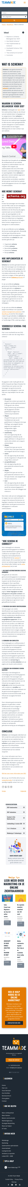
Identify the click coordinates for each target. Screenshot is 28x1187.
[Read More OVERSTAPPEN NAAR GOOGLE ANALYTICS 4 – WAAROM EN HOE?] (7, 934)
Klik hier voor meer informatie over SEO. (14, 773)
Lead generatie (6, 1151)
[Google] (19, 1184)
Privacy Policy (19, 1179)
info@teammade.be (16, 1068)
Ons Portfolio (6, 1093)
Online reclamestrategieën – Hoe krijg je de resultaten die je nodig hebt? (20, 949)
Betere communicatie (8, 1118)
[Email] (11, 787)
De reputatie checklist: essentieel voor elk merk (20, 909)
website (17, 558)
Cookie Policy (9, 1179)
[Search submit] (14, 20)
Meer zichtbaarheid (8, 1113)
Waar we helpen (7, 1126)
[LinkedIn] (6, 787)
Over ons (4, 1088)
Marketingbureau (7, 1121)
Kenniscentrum (6, 1096)
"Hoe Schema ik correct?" (14, 53)
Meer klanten (6, 1115)
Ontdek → (7, 923)
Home (4, 24)
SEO (19, 110)
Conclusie (9, 55)
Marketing (6, 957)
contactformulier (7, 780)
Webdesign (5, 1140)
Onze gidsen (5, 1098)
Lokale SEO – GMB (7, 1156)
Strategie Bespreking (8, 1123)
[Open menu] (24, 2)
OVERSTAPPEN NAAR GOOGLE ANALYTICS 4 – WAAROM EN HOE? (7, 948)
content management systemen (11, 312)
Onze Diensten (6, 1090)
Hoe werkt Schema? (12, 41)
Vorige (4, 791)
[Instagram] (12, 1184)
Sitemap (14, 1182)
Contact (4, 1101)
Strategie (6, 918)
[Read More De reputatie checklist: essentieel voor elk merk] (20, 898)
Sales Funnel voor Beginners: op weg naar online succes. (7, 910)
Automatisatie (6, 1148)
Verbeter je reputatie (8, 1153)
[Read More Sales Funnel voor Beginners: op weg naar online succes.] (7, 898)
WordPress (10, 24)
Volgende (23, 791)
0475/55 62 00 (15, 1065)
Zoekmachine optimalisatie (10, 1145)
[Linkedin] (15, 1184)
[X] (8, 787)
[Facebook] (3, 787)
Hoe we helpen (10, 1106)
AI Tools (4, 1128)
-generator (17, 277)
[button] (14, 1060)
